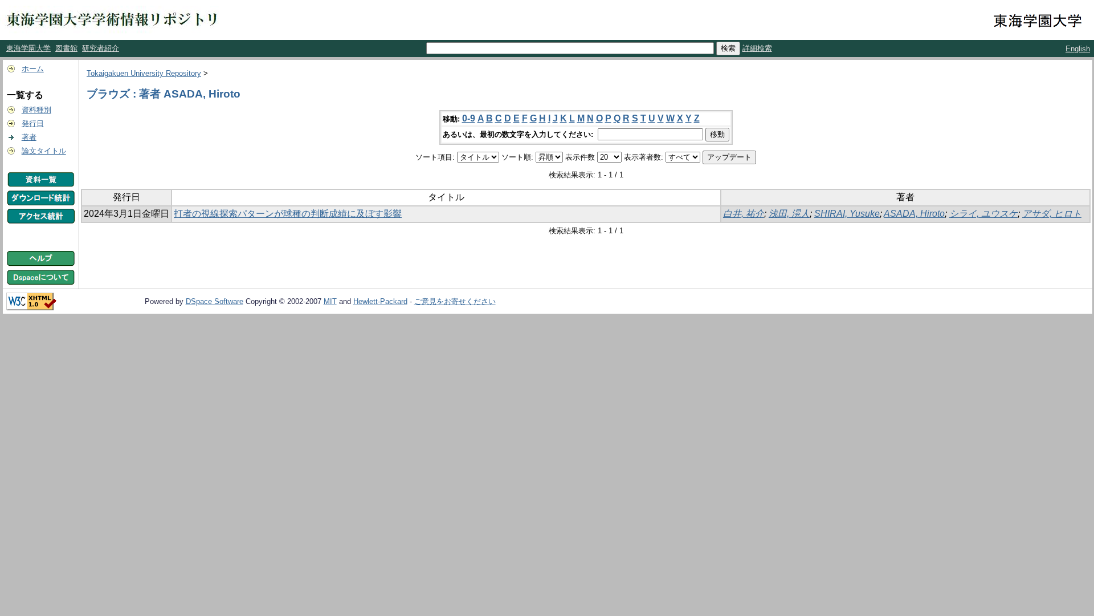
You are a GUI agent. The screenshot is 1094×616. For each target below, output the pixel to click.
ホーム (33, 68)
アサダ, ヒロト (1051, 213)
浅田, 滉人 (789, 213)
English (1078, 48)
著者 (29, 137)
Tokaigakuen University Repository (144, 73)
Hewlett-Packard (380, 301)
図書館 (66, 48)
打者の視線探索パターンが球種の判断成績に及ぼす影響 (288, 213)
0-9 (468, 118)
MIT (330, 301)
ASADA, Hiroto (914, 213)
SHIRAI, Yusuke (847, 213)
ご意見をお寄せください (455, 301)
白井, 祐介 (743, 213)
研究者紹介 (100, 48)
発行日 (33, 123)
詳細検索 (757, 48)
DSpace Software (214, 301)
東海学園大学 (28, 48)
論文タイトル (44, 151)
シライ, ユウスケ (983, 213)
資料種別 (36, 110)
